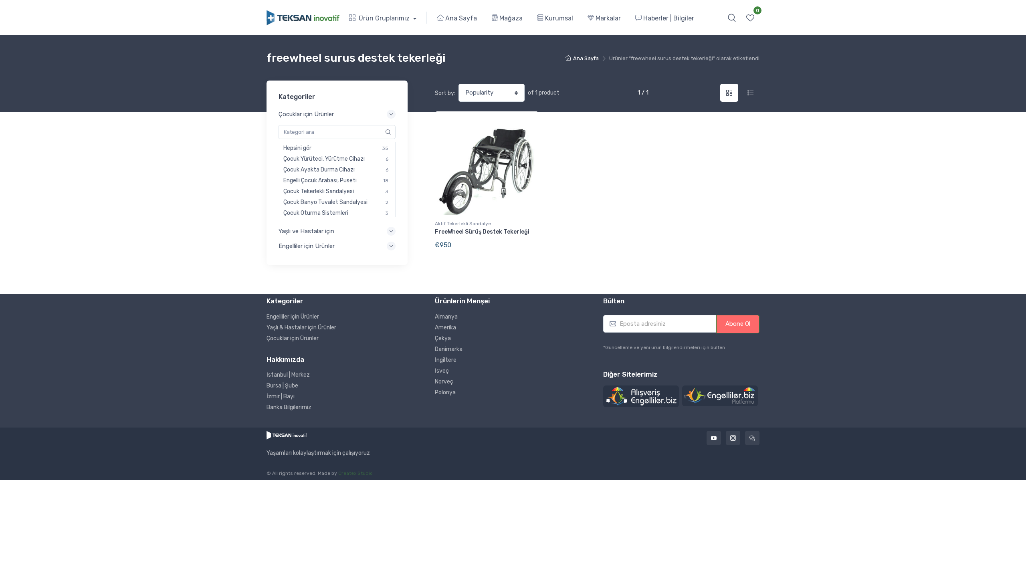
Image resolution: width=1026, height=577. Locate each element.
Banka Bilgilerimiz (289, 407)
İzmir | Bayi (281, 396)
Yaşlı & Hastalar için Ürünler (301, 327)
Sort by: (445, 93)
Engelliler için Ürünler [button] (307, 246)
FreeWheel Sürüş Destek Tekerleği (482, 231)
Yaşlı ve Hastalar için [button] (306, 231)
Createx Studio (355, 473)
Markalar (607, 18)
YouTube (714, 438)
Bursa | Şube (282, 385)
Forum (752, 438)
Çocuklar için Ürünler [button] (306, 114)
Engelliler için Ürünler (293, 316)
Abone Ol (737, 323)
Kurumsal (558, 18)
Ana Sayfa (460, 18)
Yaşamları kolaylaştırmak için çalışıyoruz (318, 453)
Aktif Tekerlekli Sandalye (463, 223)
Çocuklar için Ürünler (293, 338)
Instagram (733, 438)
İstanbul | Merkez (288, 374)
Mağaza (510, 18)
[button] (732, 17)
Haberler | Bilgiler (668, 18)
